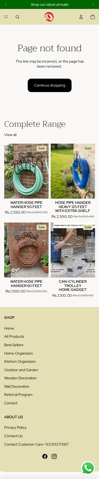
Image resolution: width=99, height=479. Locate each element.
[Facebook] (45, 456)
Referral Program (18, 394)
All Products (14, 336)
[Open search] (17, 17)
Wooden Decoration (20, 378)
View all (10, 134)
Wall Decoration (17, 386)
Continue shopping (49, 85)
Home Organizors (18, 353)
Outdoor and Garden (21, 369)
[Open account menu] (81, 17)
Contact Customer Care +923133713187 (36, 444)
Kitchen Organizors (19, 361)
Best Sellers (13, 344)
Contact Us (13, 435)
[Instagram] (54, 456)
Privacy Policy (15, 427)
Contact (10, 403)
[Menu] (6, 17)
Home (9, 328)
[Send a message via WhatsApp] (88, 468)
